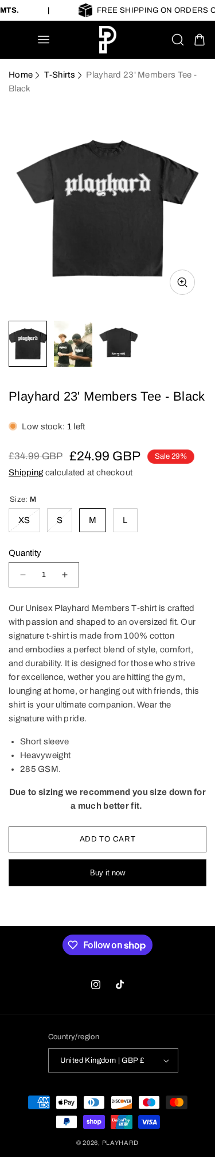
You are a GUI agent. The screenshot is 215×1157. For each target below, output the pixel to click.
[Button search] (178, 40)
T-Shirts (59, 74)
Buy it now (107, 872)
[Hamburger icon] (44, 39)
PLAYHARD (120, 1142)
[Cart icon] (199, 40)
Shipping (26, 472)
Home (21, 74)
